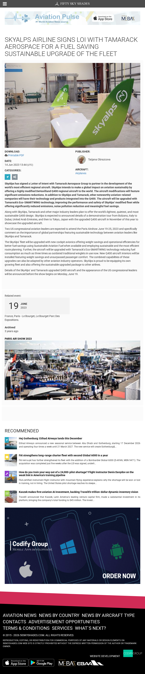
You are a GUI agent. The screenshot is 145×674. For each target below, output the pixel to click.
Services (62, 628)
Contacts (14, 621)
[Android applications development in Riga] (72, 547)
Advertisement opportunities (64, 621)
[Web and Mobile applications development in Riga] (132, 653)
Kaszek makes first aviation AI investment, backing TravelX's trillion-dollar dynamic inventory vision (78, 492)
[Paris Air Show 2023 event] (72, 370)
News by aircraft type (108, 615)
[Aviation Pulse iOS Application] (72, 17)
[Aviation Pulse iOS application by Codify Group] (15, 662)
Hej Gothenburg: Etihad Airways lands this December (50, 438)
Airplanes (80, 173)
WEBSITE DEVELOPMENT (105, 656)
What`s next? (90, 628)
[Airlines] (8, 177)
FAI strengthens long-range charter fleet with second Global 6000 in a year (63, 455)
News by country (59, 615)
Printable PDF (16, 155)
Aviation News (19, 615)
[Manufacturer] (15, 177)
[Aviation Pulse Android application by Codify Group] (43, 662)
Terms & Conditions (26, 628)
